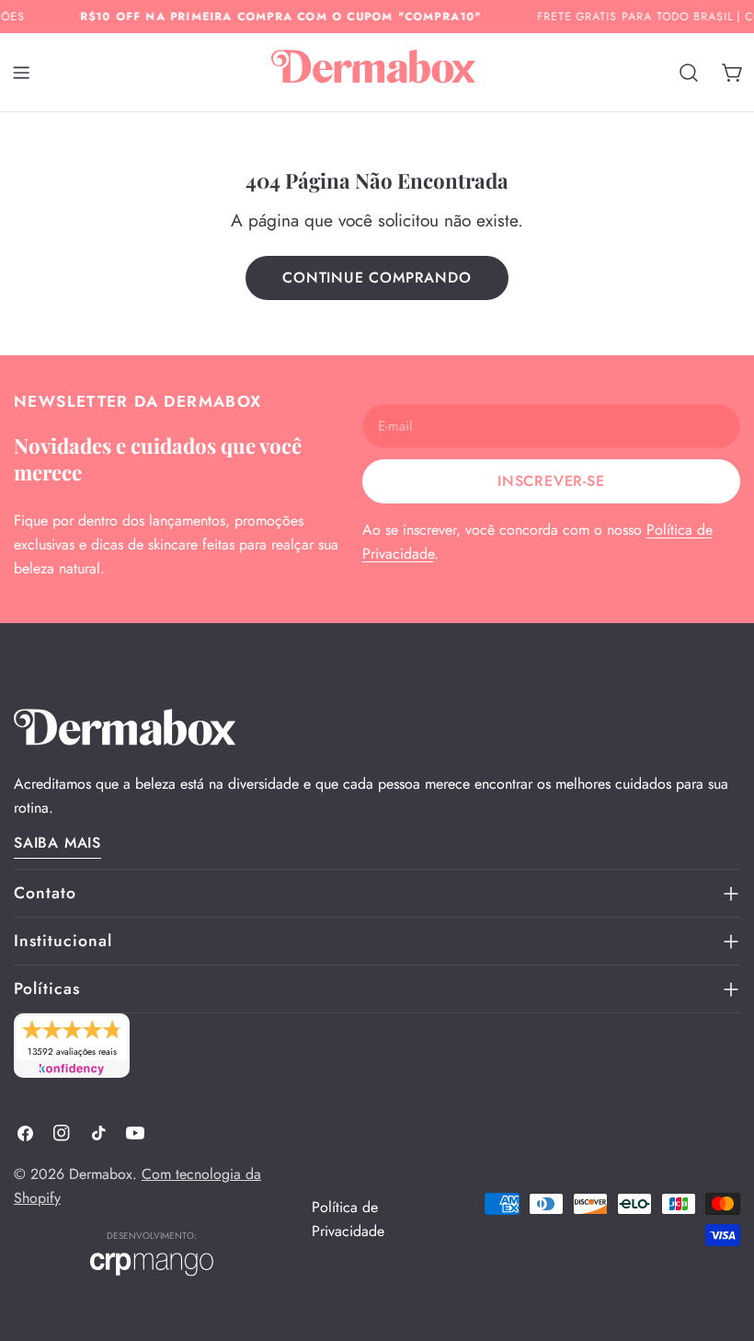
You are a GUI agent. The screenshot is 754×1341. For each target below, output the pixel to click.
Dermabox (100, 1174)
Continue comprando (376, 277)
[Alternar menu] (21, 72)
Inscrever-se (551, 480)
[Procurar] (688, 72)
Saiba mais (57, 842)
